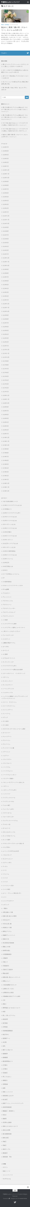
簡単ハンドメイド (8, 1092)
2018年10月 (6, 491)
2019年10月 (6, 445)
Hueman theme (23, 1198)
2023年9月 (6, 269)
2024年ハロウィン (8, 539)
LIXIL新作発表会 (7, 581)
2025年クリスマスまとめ (10, 555)
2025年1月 (6, 212)
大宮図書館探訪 (7, 954)
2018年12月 (6, 483)
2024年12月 (6, 216)
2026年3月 (6, 158)
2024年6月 (6, 239)
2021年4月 (6, 380)
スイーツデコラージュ (9, 706)
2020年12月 (6, 395)
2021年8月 (6, 365)
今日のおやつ (6, 920)
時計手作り (6, 1034)
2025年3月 (6, 204)
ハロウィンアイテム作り (9, 790)
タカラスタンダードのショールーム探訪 (14, 729)
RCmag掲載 (6, 589)
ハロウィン (6, 786)
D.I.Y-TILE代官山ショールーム (11, 574)
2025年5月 (6, 197)
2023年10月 (6, 265)
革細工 (4, 1141)
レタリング (6, 904)
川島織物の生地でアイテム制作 (11, 996)
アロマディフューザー (9, 608)
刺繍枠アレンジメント (9, 935)
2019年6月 (6, 460)
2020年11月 (6, 399)
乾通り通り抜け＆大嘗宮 (9, 916)
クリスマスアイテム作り (9, 666)
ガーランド (6, 650)
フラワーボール (7, 813)
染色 (4, 1046)
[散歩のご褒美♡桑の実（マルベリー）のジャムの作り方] (15, 15)
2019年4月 (6, 468)
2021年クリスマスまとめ (10, 516)
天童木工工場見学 (8, 969)
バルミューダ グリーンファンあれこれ (13, 782)
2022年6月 (6, 326)
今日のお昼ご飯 (7, 924)
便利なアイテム (7, 931)
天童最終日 (6, 966)
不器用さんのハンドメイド (10, 2)
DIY (4, 578)
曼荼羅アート (6, 1038)
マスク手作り (6, 847)
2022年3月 (6, 338)
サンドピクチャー (8, 685)
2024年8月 (6, 231)
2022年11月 (6, 307)
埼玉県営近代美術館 (8, 943)
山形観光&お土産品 (8, 992)
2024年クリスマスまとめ (10, 536)
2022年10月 (6, 311)
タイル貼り (6, 721)
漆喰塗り (5, 1080)
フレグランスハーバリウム (10, 820)
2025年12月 (6, 170)
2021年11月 (6, 353)
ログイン (5, 1167)
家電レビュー (6, 981)
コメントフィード (8, 1175)
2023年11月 (6, 261)
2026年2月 (6, 162)
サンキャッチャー (8, 681)
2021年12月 (6, 349)
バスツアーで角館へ (8, 778)
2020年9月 (6, 407)
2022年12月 (6, 304)
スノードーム (6, 713)
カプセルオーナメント (9, 658)
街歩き (4, 1115)
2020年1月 (6, 433)
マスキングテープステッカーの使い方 (13, 843)
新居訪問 (5, 1019)
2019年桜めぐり (7, 509)
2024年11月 (6, 219)
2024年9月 (6, 227)
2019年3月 (6, 472)
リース (4, 870)
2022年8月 (6, 319)
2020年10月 (6, 403)
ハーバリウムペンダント (9, 774)
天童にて (5, 962)
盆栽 (4, 1088)
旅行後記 (5, 1023)
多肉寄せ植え (6, 950)
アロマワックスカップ (9, 612)
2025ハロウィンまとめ (9, 547)
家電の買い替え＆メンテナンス (11, 977)
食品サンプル (6, 1149)
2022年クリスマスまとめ (10, 520)
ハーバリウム (6, 767)
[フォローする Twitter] (28, 53)
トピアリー (6, 755)
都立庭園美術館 (7, 1134)
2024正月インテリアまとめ (10, 543)
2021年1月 (6, 391)
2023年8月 (6, 273)
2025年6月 (6, 193)
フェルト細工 (6, 805)
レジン (4, 897)
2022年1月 (6, 346)
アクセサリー (6, 593)
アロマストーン (7, 604)
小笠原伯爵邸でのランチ (9, 985)
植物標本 (5, 1053)
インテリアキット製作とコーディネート (14, 627)
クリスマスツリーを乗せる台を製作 (13, 669)
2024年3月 (6, 250)
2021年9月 (6, 361)
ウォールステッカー (8, 635)
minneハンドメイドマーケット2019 (12, 585)
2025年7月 (6, 189)
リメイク (5, 878)
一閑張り (5, 908)
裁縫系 (4, 1118)
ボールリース (6, 828)
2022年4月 (6, 334)
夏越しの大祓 (6, 946)
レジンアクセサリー (8, 901)
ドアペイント (6, 752)
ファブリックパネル (8, 801)
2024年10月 (6, 223)
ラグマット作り (7, 862)
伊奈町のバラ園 (7, 927)
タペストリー (6, 732)
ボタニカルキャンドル (9, 832)
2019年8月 (6, 453)
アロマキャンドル (8, 601)
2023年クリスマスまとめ (10, 528)
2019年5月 (6, 464)
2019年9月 (6, 449)
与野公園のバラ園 (8, 912)
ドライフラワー (7, 759)
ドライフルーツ (7, 763)
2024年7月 (6, 235)
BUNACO (5, 570)
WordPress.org (7, 1179)
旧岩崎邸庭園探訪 (8, 1030)
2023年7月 (6, 277)
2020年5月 (6, 418)
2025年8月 (6, 185)
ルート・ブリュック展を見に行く (12, 893)
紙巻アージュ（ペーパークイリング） (13, 1103)
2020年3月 (6, 426)
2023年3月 (6, 292)
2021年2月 (6, 388)
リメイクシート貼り (8, 885)
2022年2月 (6, 342)
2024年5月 (6, 242)
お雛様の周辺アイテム (9, 643)
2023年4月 (6, 288)
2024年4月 (6, 246)
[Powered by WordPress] (9, 1198)
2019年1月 (6, 479)
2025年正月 (6, 562)
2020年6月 (6, 414)
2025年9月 (6, 181)
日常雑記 (7, 24)
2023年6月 (6, 281)
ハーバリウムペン (8, 771)
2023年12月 (6, 258)
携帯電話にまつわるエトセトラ (11, 1008)
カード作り (6, 646)
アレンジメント (7, 597)
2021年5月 (6, 376)
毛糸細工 (5, 1073)
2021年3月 (6, 384)
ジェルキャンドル (8, 692)
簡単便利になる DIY (8, 1095)
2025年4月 (6, 200)
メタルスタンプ (7, 855)
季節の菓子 (6, 973)
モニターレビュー (8, 859)
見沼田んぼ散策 (7, 1122)
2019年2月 (6, 475)
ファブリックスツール (9, 797)
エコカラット (6, 639)
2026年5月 (6, 154)
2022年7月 (6, 323)
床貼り (4, 1004)
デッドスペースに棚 (8, 748)
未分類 (4, 1042)
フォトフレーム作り (8, 809)
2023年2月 (6, 296)
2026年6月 (6, 151)
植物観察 (5, 1057)
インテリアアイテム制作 (9, 623)
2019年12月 (6, 437)
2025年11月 (6, 174)
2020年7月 (6, 410)
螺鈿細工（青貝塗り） (9, 1111)
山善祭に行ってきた (8, 988)
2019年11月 (6, 441)
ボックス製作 (6, 839)
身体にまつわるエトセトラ (10, 1126)
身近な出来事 (6, 1130)
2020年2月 (6, 430)
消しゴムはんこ (7, 1076)
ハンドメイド (6, 794)
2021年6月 (6, 372)
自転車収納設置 (7, 1107)
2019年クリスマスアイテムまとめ (12, 505)
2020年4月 (6, 422)
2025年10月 (6, 177)
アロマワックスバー (8, 616)
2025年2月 (6, 208)
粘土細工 (5, 1099)
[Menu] (28, 2)
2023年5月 (6, 284)
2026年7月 (6, 147)
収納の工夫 (6, 939)
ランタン (5, 866)
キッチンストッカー (8, 662)
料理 (2, 24)
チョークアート (7, 736)
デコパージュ (6, 740)
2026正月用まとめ (8, 566)
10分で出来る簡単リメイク (10, 501)
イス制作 (5, 620)
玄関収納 (5, 1084)
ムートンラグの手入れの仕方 (11, 851)
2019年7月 (6, 456)
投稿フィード (6, 1171)
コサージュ (6, 677)
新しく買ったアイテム (9, 1015)
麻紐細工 (5, 1153)
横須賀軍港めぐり (8, 1061)
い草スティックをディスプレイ (11, 631)
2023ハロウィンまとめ (9, 524)
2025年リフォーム (8, 559)
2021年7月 (6, 368)
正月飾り (5, 1065)
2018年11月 (6, 487)
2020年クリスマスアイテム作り (11, 513)
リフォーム (6, 874)
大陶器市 (5, 958)
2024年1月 (6, 254)
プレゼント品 (6, 824)
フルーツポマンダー (8, 817)
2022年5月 (6, 330)
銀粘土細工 (6, 1137)
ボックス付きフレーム (9, 836)
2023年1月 (6, 300)
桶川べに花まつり (8, 1050)
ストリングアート (8, 710)
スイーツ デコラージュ (9, 702)
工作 (4, 1000)
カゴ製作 (5, 654)
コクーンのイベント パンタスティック (14, 673)
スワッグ (5, 717)
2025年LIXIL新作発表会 (9, 551)
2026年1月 (6, 166)
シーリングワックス (8, 688)
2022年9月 (6, 315)
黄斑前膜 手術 (7, 1157)
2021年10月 (6, 357)
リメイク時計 (6, 889)
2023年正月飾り (7, 532)
